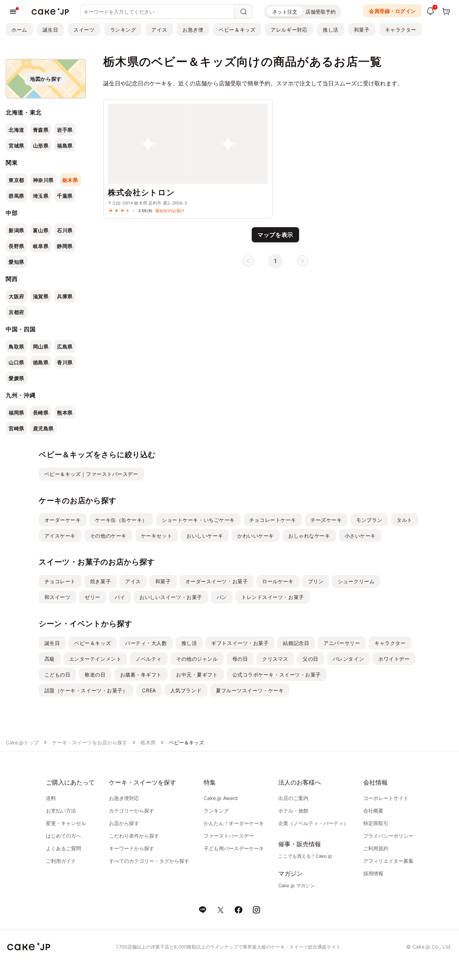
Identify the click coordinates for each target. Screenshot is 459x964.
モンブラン (369, 520)
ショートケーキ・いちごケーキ (198, 520)
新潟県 (16, 230)
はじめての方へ (63, 836)
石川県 (65, 230)
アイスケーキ (60, 536)
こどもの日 (57, 674)
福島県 (65, 145)
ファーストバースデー (229, 836)
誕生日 (50, 30)
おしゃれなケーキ (309, 536)
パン (222, 597)
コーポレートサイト (385, 798)
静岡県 (65, 246)
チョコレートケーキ (272, 520)
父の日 (310, 659)
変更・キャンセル (66, 823)
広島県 (65, 346)
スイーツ (84, 30)
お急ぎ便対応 (124, 798)
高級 (49, 659)
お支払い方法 (61, 811)
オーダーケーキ (62, 520)
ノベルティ (149, 659)
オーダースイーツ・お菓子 (216, 581)
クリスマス (275, 659)
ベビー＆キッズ (237, 30)
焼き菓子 (100, 581)
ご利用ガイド (61, 861)
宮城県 (16, 145)
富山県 (41, 230)
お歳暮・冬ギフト (141, 674)
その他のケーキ (108, 536)
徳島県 (41, 362)
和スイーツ (57, 597)
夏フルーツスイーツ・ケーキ (250, 690)
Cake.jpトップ (22, 742)
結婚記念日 (296, 643)
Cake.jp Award (221, 798)
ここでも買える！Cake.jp (305, 856)
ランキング (123, 30)
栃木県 (70, 180)
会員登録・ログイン (392, 11)
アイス (159, 30)
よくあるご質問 (63, 848)
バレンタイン (348, 659)
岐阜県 (41, 246)
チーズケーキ (326, 520)
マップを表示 (275, 234)
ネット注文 (284, 12)
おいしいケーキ (204, 536)
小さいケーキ (360, 536)
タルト (404, 520)
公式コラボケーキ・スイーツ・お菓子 (276, 674)
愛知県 (16, 262)
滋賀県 (41, 296)
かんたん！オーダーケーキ (234, 823)
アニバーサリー (341, 643)
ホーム (19, 30)
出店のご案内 (293, 798)
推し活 (331, 30)
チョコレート (60, 581)
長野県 (16, 246)
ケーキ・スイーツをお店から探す (89, 742)
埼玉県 (41, 196)
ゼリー (92, 597)
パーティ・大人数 (146, 643)
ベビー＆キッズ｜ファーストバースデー (91, 474)
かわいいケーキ (255, 536)
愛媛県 (16, 378)
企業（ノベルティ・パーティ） (313, 823)
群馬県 (16, 196)
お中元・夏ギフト (197, 674)
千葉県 (65, 196)
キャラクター (400, 30)
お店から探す (124, 823)
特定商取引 (375, 823)
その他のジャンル (197, 659)
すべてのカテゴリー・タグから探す (149, 861)
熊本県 (65, 413)
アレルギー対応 (289, 30)
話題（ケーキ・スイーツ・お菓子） (86, 690)
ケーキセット (156, 536)
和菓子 (362, 30)
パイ (120, 597)
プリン (316, 581)
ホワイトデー (394, 659)
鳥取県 (16, 346)
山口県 (16, 362)
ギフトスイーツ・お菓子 (240, 643)
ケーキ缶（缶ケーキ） (121, 520)
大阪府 (16, 296)
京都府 (16, 312)
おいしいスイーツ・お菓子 (170, 597)
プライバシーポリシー (388, 836)
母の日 (240, 659)
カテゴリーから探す (131, 811)
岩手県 (65, 130)
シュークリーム (356, 581)
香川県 (65, 362)
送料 (51, 798)
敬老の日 (95, 674)
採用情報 (373, 873)
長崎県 (41, 413)
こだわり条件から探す (134, 836)
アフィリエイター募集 (388, 861)
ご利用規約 (375, 848)
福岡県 (16, 413)
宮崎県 (16, 428)
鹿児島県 (43, 428)
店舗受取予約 (321, 12)
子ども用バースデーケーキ (234, 848)
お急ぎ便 (193, 30)
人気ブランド (186, 690)
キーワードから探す (131, 848)
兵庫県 (65, 296)
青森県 (41, 130)
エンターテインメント (95, 659)
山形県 (41, 145)
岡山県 (41, 346)
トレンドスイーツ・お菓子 (272, 597)
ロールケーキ (277, 581)
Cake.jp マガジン (296, 885)
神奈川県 (43, 180)
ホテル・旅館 (293, 811)
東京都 (16, 180)
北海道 (16, 130)
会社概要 (373, 811)
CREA (149, 690)
